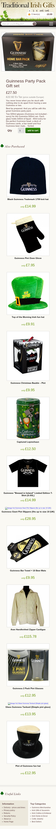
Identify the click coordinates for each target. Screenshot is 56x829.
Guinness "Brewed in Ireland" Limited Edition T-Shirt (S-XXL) (28, 494)
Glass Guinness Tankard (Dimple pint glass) (28, 707)
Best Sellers (37, 822)
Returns (7, 813)
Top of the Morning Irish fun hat (28, 317)
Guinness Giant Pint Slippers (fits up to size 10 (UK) (28, 511)
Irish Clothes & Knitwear (41, 813)
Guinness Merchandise (41, 807)
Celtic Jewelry (37, 819)
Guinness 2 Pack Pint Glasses (28, 688)
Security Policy (10, 816)
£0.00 (49, 14)
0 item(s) (36, 14)
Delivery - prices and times (14, 807)
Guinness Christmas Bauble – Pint (28, 383)
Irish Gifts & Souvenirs (41, 810)
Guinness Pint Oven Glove (28, 258)
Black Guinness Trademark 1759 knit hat (28, 199)
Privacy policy (9, 810)
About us (7, 819)
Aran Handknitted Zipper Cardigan (28, 629)
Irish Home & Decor (40, 816)
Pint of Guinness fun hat (28, 766)
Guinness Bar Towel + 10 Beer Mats (28, 570)
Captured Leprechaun (28, 442)
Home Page (8, 822)
